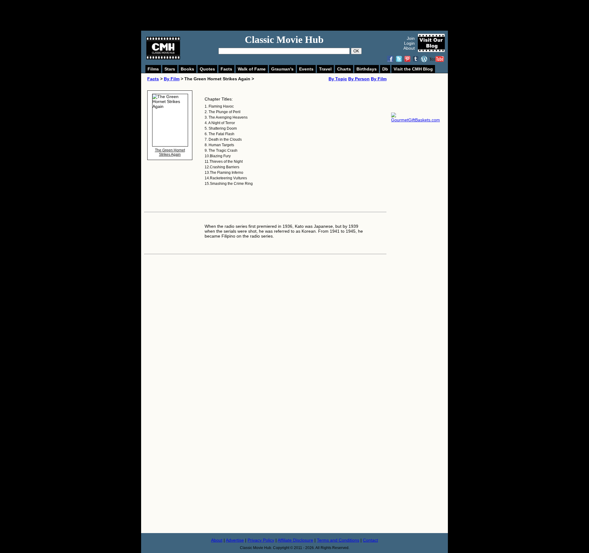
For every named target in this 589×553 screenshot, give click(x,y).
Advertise (235, 540)
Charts (344, 69)
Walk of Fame (252, 69)
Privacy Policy (261, 540)
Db (385, 69)
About (409, 48)
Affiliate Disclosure (295, 540)
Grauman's (282, 69)
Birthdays (366, 69)
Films (153, 69)
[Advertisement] (301, 15)
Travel (325, 69)
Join (411, 38)
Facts (226, 69)
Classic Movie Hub (284, 39)
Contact (370, 540)
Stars (169, 69)
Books (187, 69)
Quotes (207, 69)
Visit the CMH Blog (413, 69)
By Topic (338, 78)
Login (409, 43)
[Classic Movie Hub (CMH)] (163, 57)
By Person (359, 78)
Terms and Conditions (338, 540)
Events (306, 69)
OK (356, 51)
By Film (171, 78)
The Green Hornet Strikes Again (170, 152)
